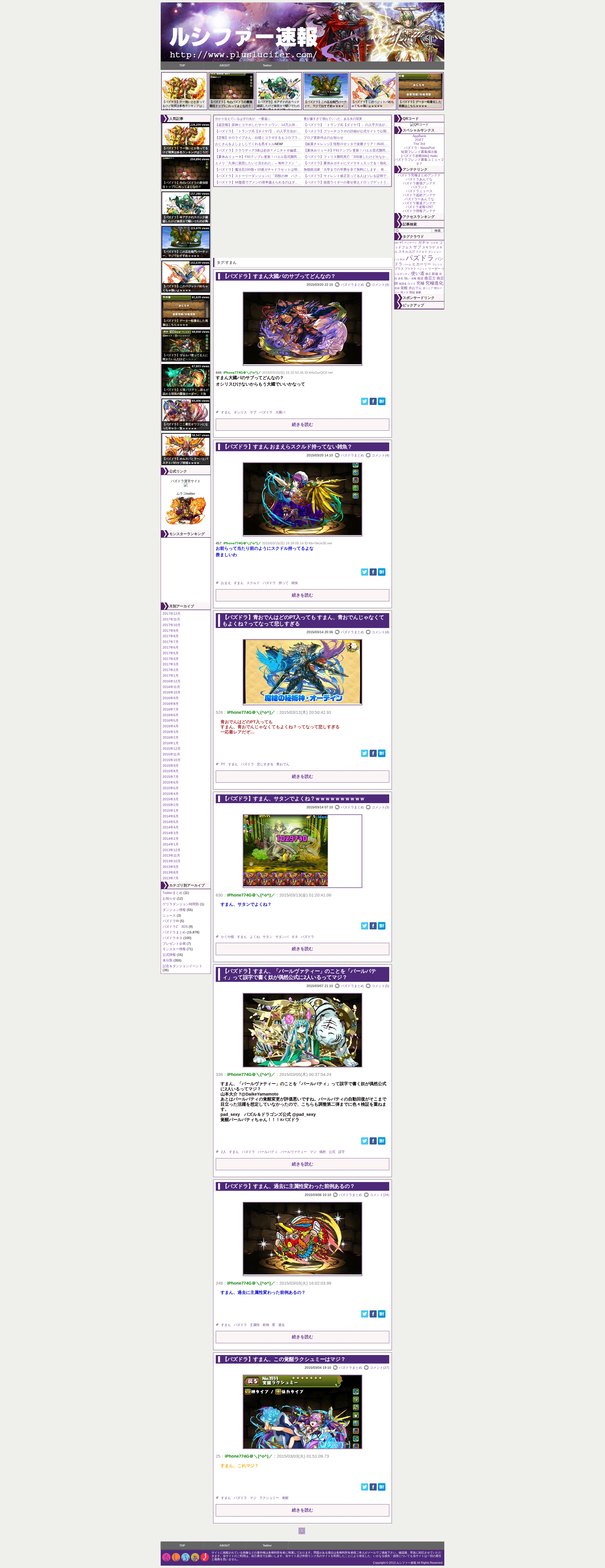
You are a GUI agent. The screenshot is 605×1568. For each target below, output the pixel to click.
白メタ (411, 283)
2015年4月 (171, 794)
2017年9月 (171, 630)
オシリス (240, 412)
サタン (267, 937)
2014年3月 (171, 833)
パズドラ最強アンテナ (419, 183)
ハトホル (399, 259)
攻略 (413, 278)
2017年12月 (172, 613)
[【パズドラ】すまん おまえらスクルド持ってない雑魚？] (302, 534)
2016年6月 (171, 715)
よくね (255, 937)
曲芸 (420, 278)
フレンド (437, 264)
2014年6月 (171, 816)
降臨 (412, 292)
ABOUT (225, 65)
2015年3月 (171, 799)
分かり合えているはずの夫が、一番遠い (242, 119)
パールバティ (268, 1152)
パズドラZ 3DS (175, 926)
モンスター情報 (174, 949)
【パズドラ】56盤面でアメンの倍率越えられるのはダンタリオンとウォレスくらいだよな (281, 182)
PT (223, 764)
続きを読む (302, 424)
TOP (182, 65)
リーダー (434, 268)
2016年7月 (171, 709)
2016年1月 (171, 743)
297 (396, 242)
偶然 (322, 1152)
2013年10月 (172, 861)
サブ (253, 412)
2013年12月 (172, 850)
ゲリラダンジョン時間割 (181, 904)
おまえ (226, 583)
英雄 (397, 288)
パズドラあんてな (419, 179)
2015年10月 (172, 760)
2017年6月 (171, 647)
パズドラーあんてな (419, 199)
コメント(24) (379, 1195)
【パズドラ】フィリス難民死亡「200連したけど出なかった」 (349, 157)
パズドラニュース (419, 191)
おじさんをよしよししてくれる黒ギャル (245, 144)
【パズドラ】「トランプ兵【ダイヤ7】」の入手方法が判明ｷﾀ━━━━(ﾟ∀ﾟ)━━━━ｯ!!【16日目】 (289, 131)
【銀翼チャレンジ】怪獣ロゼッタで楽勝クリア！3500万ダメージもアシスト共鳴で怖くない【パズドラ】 (382, 144)
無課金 (403, 283)
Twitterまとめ (172, 893)
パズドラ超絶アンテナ (419, 195)
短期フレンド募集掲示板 (419, 152)
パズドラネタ (172, 938)
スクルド (253, 583)
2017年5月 (171, 653)
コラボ (434, 242)
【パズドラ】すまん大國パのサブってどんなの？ (279, 276)
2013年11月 (171, 855)
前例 (266, 1325)
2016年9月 (171, 698)
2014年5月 (171, 822)
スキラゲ (428, 247)
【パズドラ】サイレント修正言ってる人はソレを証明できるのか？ (353, 176)
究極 (420, 283)
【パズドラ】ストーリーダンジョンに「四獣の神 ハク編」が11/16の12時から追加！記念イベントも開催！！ (297, 176)
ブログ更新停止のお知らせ (323, 137)
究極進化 (434, 283)
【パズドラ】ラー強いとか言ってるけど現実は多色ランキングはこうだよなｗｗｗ (183, 106)
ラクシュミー (269, 1498)
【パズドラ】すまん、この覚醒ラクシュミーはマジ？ (284, 1359)
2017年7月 (171, 642)
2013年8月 (171, 872)
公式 (332, 1152)
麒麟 (418, 292)
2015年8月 (171, 771)
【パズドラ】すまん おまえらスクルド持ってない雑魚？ (287, 447)
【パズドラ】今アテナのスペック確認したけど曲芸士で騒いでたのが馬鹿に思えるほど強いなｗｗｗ (278, 106)
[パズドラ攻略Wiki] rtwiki (419, 156)
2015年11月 (171, 754)
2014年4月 (171, 827)
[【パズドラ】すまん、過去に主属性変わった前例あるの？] (302, 1273)
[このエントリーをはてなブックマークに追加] (381, 404)
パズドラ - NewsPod (419, 148)
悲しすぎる (265, 764)
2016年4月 (171, 726)
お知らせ (169, 898)
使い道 (417, 273)
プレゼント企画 (174, 943)
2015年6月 (171, 782)
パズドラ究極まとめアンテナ (419, 175)
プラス (399, 268)
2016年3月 (171, 732)
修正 (428, 273)
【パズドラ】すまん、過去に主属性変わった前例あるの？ (288, 1186)
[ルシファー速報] (302, 31)
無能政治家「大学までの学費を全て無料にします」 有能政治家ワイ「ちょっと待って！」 (370, 169)
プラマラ (410, 268)
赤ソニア (428, 288)
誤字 (341, 1152)
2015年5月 (171, 788)
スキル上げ (406, 251)
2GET (419, 140)
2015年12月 (172, 748)
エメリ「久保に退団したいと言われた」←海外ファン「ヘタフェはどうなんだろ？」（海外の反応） (289, 163)
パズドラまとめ (174, 932)
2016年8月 (171, 704)
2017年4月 (171, 659)
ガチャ (423, 242)
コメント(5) (380, 986)
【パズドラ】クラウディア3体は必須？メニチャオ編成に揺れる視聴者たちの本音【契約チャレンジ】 (290, 150)
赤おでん (415, 288)
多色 (400, 278)
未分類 (168, 960)
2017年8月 (171, 636)
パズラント (419, 187)
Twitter (267, 65)
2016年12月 (172, 681)
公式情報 (169, 955)
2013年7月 (171, 878)
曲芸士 (430, 278)
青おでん (283, 764)
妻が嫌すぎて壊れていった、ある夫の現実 (333, 119)
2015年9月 (171, 765)
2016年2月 (171, 737)
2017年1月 (171, 675)
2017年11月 (171, 619)
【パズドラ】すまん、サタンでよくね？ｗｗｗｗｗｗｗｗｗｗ (293, 798)
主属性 (255, 1325)
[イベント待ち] (186, 485)
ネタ (294, 937)
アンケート (410, 242)
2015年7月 (171, 777)
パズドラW (171, 921)
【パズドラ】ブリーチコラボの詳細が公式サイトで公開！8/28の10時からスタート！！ (368, 131)
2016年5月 (171, 720)
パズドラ (265, 412)
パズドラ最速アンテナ (419, 203)
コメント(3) (380, 807)
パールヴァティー (294, 1152)
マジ (313, 1152)
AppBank (419, 136)
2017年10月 (172, 625)
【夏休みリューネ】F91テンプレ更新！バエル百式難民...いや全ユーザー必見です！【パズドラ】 (287, 157)
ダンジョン (434, 251)
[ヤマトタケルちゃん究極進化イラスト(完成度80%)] (185, 524)
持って (284, 583)
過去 (281, 1325)
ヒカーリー (421, 264)
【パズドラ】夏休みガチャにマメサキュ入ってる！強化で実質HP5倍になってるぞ (365, 163)
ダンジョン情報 (174, 910)
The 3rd (419, 144)
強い (407, 278)
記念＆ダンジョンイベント (182, 966)
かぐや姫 (227, 937)
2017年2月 (171, 670)
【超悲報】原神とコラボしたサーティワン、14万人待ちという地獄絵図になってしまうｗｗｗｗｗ (288, 125)
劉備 (435, 274)
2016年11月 (171, 687)
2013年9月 (171, 867)
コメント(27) (379, 1367)
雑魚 (294, 583)
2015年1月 (171, 810)
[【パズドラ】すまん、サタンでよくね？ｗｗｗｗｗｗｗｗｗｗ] (285, 885)
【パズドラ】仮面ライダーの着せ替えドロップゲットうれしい (350, 182)
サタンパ (282, 937)
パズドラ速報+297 (419, 207)
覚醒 (285, 1498)
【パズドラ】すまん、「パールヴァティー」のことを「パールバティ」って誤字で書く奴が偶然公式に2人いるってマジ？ (299, 974)
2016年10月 (172, 692)
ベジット (422, 268)
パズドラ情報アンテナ (419, 211)
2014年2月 (171, 838)
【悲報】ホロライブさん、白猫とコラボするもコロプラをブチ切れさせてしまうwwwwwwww (284, 137)
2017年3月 (171, 664)
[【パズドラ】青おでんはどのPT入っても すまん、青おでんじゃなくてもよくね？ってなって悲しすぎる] (302, 702)
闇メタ (404, 292)
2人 (223, 1152)
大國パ (280, 412)
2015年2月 (171, 805)
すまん (226, 412)
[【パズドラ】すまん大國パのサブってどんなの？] (302, 363)
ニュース (169, 915)
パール (407, 264)
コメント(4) (380, 284)
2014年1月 (171, 844)
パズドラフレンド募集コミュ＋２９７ (419, 161)
